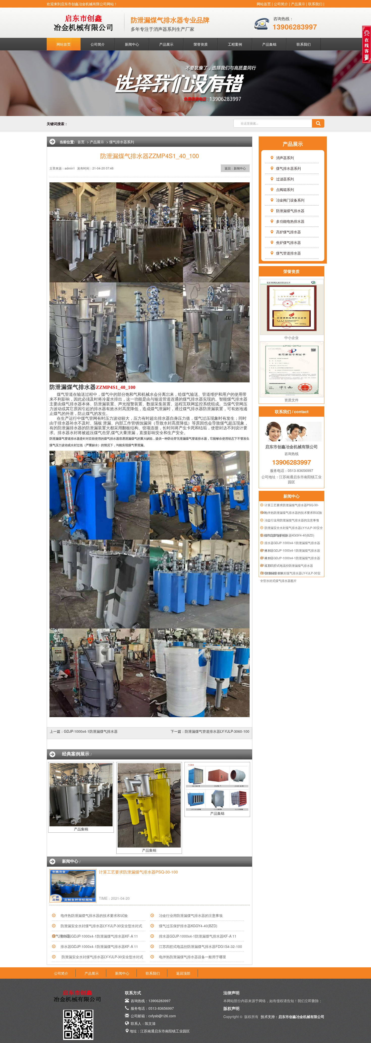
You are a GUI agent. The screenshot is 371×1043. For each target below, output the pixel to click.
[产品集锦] (81, 794)
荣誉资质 (201, 44)
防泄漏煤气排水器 (290, 210)
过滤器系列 (285, 178)
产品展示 (298, 3)
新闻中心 (132, 44)
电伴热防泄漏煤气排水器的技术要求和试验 (293, 512)
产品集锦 (269, 44)
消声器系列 (285, 157)
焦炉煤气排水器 (288, 242)
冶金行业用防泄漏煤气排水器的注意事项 (291, 520)
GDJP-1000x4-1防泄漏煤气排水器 (91, 731)
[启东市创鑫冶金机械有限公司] (84, 21)
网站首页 (264, 3)
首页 (81, 141)
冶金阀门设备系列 (290, 200)
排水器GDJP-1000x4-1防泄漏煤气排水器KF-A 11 (99, 936)
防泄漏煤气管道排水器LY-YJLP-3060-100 (217, 731)
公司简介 (281, 3)
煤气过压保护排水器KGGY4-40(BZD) (289, 535)
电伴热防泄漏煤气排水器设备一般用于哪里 (192, 956)
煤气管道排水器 (288, 253)
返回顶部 (183, 973)
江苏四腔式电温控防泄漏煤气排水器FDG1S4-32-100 (200, 946)
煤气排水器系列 (288, 168)
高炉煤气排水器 (288, 231)
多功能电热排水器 (290, 221)
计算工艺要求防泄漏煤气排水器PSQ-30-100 (138, 872)
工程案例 (235, 44)
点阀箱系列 (285, 189)
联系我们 (315, 3)
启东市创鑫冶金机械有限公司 (301, 1016)
